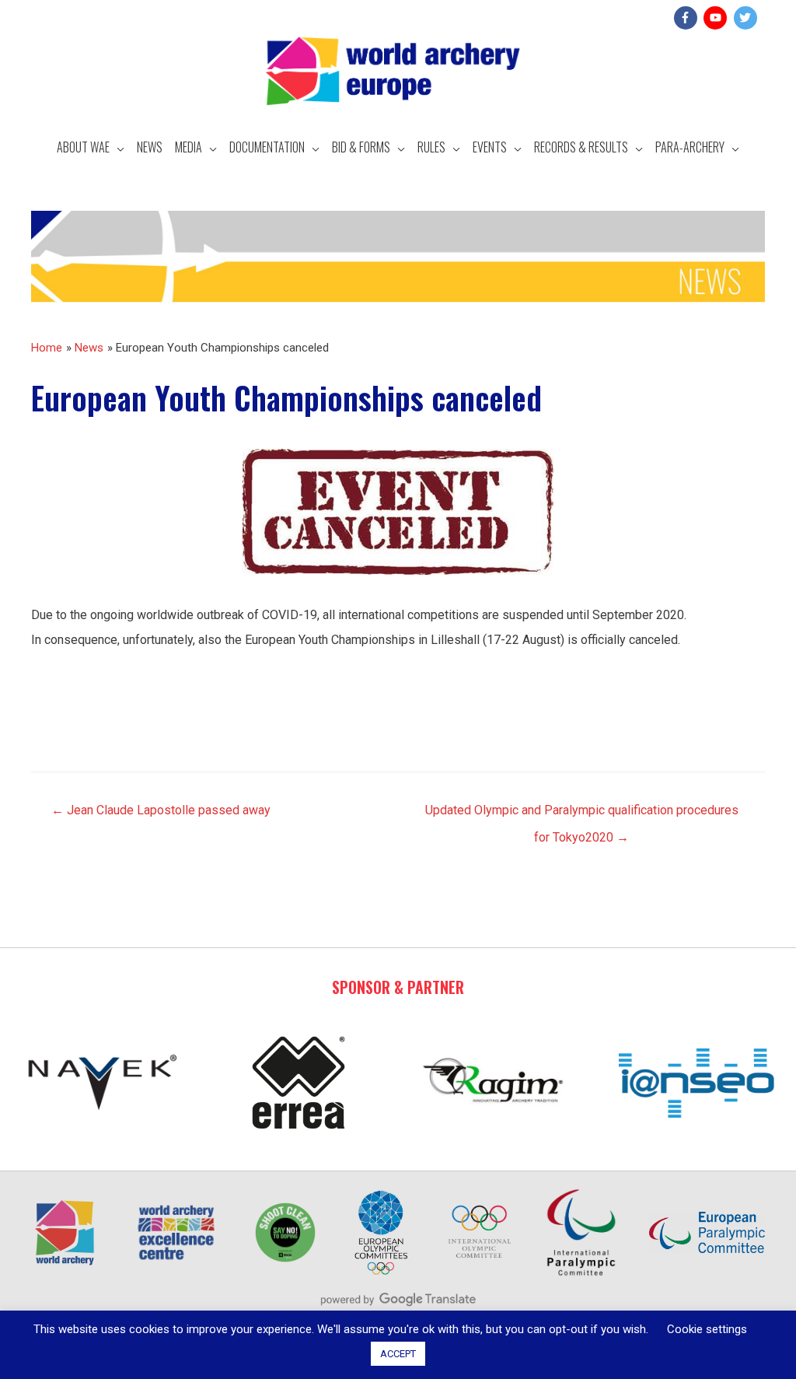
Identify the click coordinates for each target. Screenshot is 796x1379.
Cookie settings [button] (707, 1329)
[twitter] (747, 18)
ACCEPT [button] (398, 1354)
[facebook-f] (687, 18)
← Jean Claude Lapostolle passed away (161, 810)
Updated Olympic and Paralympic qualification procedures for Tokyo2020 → (581, 814)
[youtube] (717, 18)
